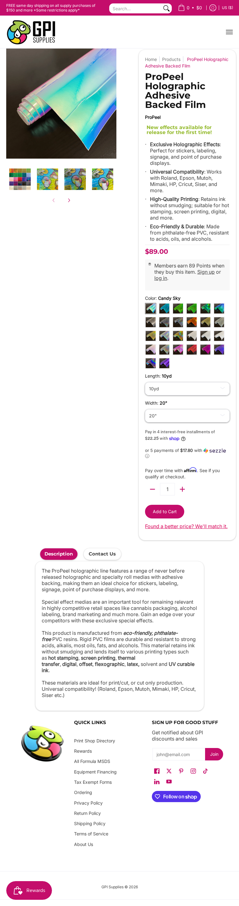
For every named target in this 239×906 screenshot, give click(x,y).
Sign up (206, 272)
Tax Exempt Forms (93, 782)
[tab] (58, 554)
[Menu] (229, 32)
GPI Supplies (112, 887)
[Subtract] (152, 489)
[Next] (69, 200)
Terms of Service (91, 833)
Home (151, 59)
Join (214, 754)
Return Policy (87, 813)
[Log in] (213, 8)
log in (160, 278)
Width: (156, 403)
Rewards (83, 751)
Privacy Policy (88, 803)
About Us (83, 844)
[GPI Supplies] (32, 32)
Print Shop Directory (94, 740)
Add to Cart (165, 511)
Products (171, 59)
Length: (158, 376)
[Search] (166, 8)
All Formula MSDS (92, 761)
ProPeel (153, 117)
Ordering (83, 792)
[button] (187, 453)
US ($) (227, 7)
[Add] (182, 489)
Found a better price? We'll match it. (186, 526)
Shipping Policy (89, 823)
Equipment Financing (95, 771)
